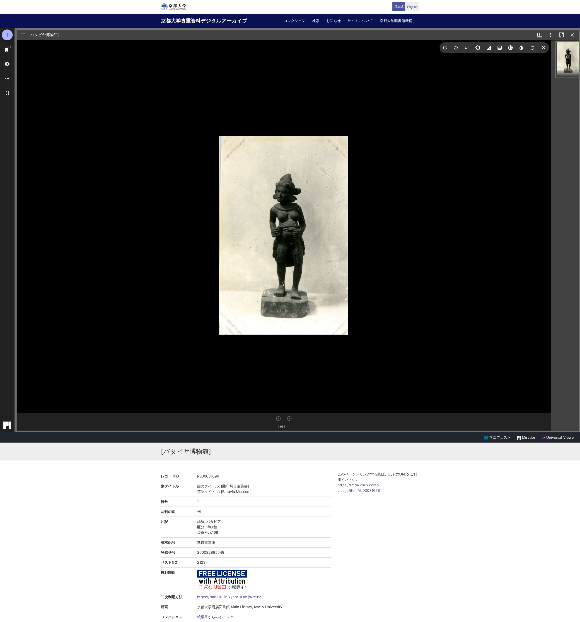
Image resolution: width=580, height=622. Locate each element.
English (412, 7)
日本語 (399, 7)
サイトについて (360, 20)
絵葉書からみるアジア (215, 617)
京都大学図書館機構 (396, 20)
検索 (315, 20)
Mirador (528, 437)
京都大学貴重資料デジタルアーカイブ (204, 21)
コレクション (294, 20)
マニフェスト (499, 437)
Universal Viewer (560, 437)
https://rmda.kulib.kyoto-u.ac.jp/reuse (229, 597)
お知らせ (333, 20)
